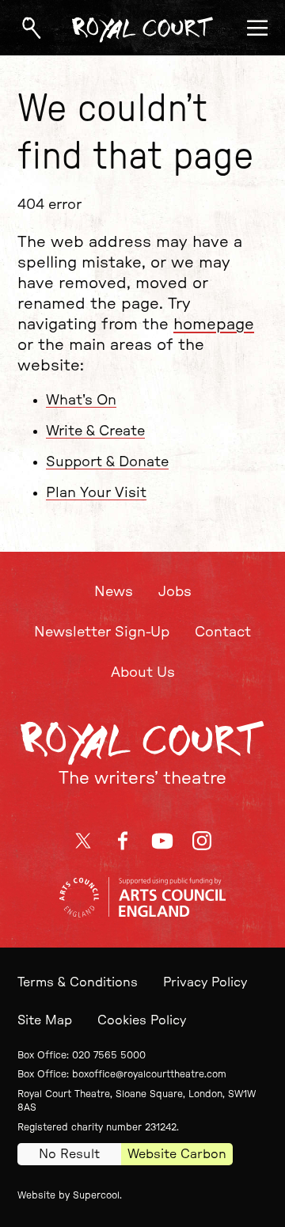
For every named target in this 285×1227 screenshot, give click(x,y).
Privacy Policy (205, 982)
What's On (81, 400)
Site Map (44, 1020)
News (113, 592)
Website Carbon (176, 1154)
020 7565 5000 (109, 1055)
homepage (213, 324)
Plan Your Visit (96, 493)
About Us (143, 673)
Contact (223, 632)
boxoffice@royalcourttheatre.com (149, 1074)
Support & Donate (107, 462)
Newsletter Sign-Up (101, 632)
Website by (68, 1195)
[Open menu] (257, 27)
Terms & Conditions (77, 982)
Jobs (175, 592)
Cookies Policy (141, 1020)
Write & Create (95, 431)
